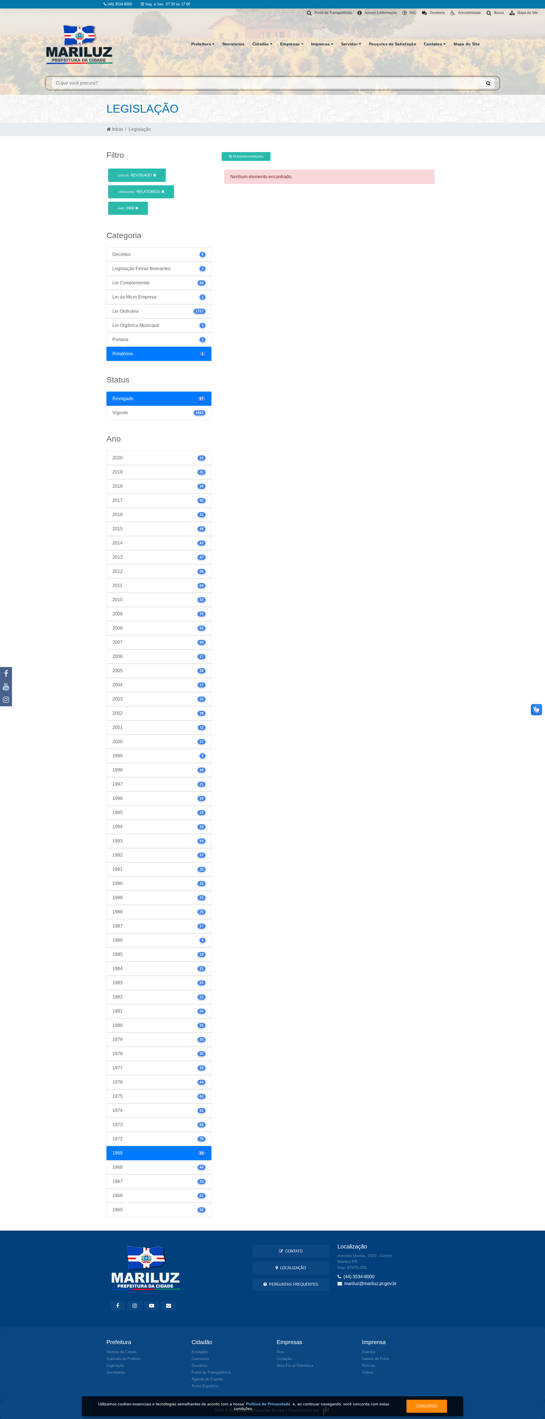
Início (117, 129)
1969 (126, 208)
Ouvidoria (199, 1365)
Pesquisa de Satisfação (392, 44)
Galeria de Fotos (375, 1359)
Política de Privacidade (268, 1404)
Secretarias (233, 44)
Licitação (284, 1359)
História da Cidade (121, 1352)
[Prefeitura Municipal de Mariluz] (79, 44)
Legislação (115, 1365)
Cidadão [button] (261, 44)
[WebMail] (169, 1305)
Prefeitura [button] (201, 44)
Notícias (369, 1365)
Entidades (200, 1352)
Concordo (426, 1406)
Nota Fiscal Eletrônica (295, 1365)
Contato (293, 1251)
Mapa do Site (467, 44)
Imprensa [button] (321, 44)
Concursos (200, 1359)
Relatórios (139, 192)
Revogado (135, 175)
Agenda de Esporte (207, 1379)
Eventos (369, 1352)
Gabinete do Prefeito (123, 1359)
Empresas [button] (290, 44)
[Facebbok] (117, 1305)
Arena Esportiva (205, 1386)
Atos (280, 1352)
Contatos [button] (434, 44)
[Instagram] (6, 699)
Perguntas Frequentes (292, 1284)
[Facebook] (6, 673)
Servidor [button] (350, 44)
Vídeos (368, 1372)
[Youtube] (6, 686)
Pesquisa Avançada (247, 156)
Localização (292, 1268)
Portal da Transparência (211, 1372)
